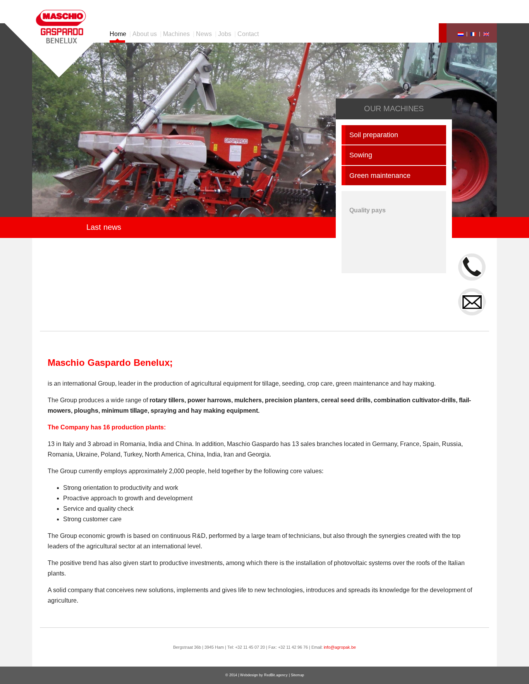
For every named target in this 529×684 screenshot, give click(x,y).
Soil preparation (373, 135)
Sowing (360, 155)
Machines (176, 34)
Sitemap (297, 675)
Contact (248, 34)
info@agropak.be (340, 647)
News (204, 34)
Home (118, 34)
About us (144, 34)
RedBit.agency (276, 675)
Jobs (224, 34)
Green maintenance (379, 175)
